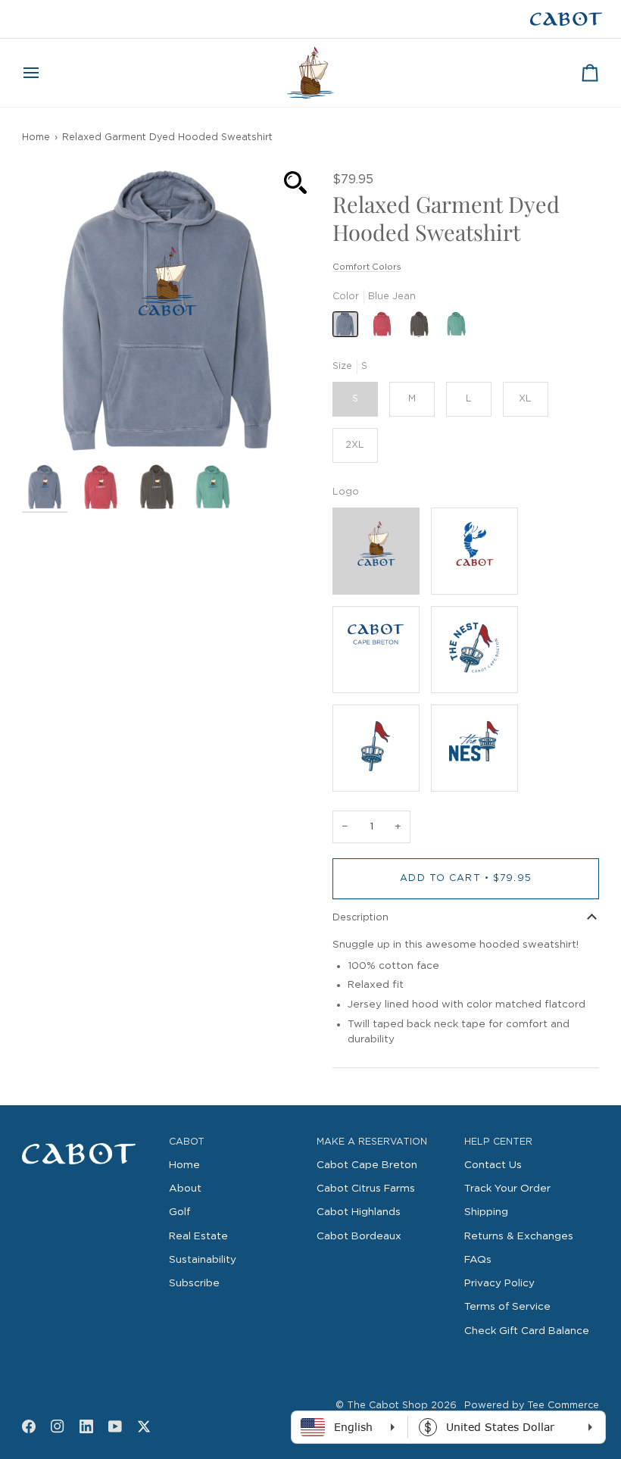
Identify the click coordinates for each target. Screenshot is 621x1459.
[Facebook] (29, 1426)
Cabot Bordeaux (359, 1236)
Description (360, 918)
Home (36, 137)
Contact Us (493, 1165)
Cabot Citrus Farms (366, 1188)
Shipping (486, 1212)
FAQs (477, 1259)
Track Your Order (507, 1188)
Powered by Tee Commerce (531, 1406)
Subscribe (194, 1283)
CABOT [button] (186, 1142)
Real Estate (198, 1236)
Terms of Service (507, 1306)
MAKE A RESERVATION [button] (372, 1142)
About (185, 1188)
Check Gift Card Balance (526, 1331)
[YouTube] (115, 1426)
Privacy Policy (499, 1283)
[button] (90, 1139)
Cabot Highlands (359, 1212)
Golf (179, 1212)
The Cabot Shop (387, 1406)
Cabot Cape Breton (367, 1165)
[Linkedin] (86, 1426)
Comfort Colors (366, 267)
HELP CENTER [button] (498, 1142)
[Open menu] (44, 73)
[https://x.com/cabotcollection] (144, 1426)
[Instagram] (57, 1426)
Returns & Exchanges (518, 1236)
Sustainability (202, 1259)
